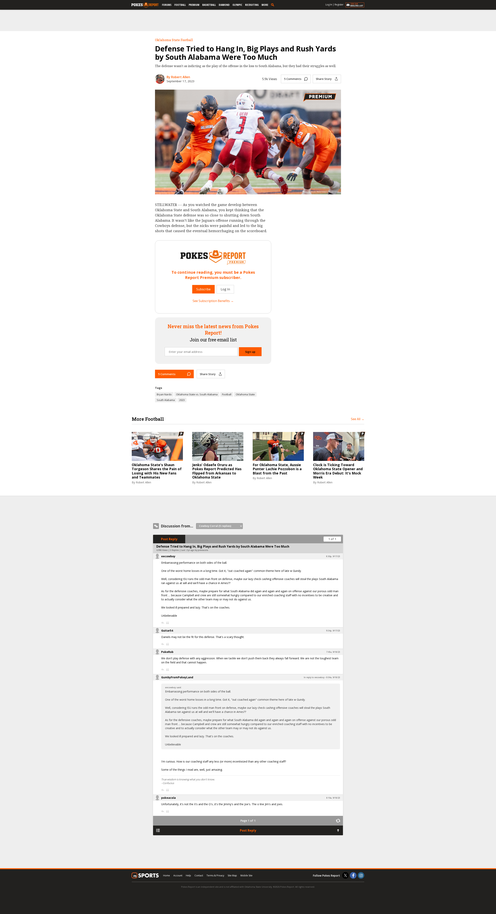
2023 (182, 400)
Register (339, 4)
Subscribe (203, 289)
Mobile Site (246, 875)
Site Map (232, 875)
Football (180, 5)
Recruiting (252, 5)
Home (166, 875)
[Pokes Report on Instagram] (361, 875)
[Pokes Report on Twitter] (345, 875)
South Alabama (166, 400)
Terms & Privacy (215, 875)
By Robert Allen (178, 77)
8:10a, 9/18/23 (333, 797)
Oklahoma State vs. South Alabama (197, 394)
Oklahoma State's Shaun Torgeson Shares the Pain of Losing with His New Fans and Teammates (157, 471)
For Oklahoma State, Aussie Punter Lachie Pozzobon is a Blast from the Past (277, 469)
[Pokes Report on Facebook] (353, 875)
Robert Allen (143, 482)
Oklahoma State (245, 394)
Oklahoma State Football (174, 40)
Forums (166, 5)
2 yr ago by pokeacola (197, 550)
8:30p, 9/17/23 (333, 556)
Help (188, 875)
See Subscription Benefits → (213, 301)
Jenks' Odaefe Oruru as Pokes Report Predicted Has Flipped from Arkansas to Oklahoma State (216, 471)
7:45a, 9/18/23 (333, 652)
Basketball (209, 5)
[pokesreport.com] (144, 5)
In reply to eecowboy (314, 677)
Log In (329, 4)
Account (177, 875)
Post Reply (169, 539)
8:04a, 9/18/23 (333, 677)
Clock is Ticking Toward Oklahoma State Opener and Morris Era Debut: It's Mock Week (338, 471)
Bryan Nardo (164, 394)
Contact (199, 875)
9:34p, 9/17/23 (333, 630)
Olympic (237, 5)
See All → (357, 419)
